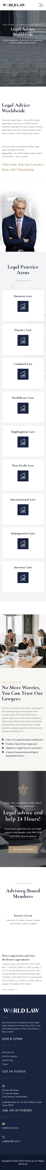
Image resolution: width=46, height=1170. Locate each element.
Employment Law (23, 432)
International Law (23, 499)
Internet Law (23, 567)
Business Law (23, 296)
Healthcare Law (23, 398)
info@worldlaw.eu (10, 1128)
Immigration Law (23, 533)
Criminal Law (23, 364)
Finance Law (23, 330)
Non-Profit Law (23, 465)
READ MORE (8, 990)
